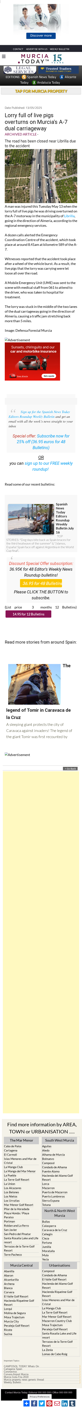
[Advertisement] (41, 942)
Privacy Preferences (40, 1396)
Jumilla (46, 1246)
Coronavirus (10, 1372)
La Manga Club (13, 1167)
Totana (46, 1204)
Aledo (45, 1150)
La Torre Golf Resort (16, 1179)
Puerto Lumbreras (53, 1196)
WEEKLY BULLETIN (59, 49)
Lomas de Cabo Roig (54, 1354)
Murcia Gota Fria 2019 (16, 1377)
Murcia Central (21, 1265)
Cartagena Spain (13, 1369)
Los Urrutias (12, 1200)
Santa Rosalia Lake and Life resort (21, 1240)
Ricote (8, 1329)
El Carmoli (10, 1154)
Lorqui (8, 1308)
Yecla (45, 1259)
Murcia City (11, 1321)
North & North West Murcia (59, 1213)
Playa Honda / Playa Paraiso (16, 1215)
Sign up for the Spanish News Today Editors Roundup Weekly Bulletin (39, 414)
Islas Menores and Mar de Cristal (20, 1160)
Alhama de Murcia (53, 1154)
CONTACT (18, 49)
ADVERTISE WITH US (36, 49)
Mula (45, 1255)
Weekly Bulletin (12, 1382)
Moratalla (48, 1251)
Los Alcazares (12, 1188)
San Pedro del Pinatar (17, 1234)
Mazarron (48, 1188)
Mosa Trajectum (14, 1317)
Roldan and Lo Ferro (16, 1225)
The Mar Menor (21, 1140)
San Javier (10, 1229)
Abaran (8, 1275)
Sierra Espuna (50, 1200)
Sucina (8, 1334)
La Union (9, 1183)
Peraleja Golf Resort (17, 1325)
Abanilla (9, 1271)
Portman (9, 1221)
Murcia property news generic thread (24, 1380)
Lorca (45, 1183)
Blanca (8, 1288)
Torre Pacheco (13, 1254)
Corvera (9, 1292)
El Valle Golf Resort (16, 1296)
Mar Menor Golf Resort (18, 1204)
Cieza (45, 1238)
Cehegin (47, 1234)
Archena (9, 1283)
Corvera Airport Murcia (16, 1374)
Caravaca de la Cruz (54, 1230)
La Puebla (10, 1175)
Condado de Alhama (54, 1167)
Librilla (69, 216)
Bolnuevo (48, 1158)
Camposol (48, 1163)
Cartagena (10, 1150)
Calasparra (49, 1225)
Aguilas (46, 1146)
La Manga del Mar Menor (20, 1171)
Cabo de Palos (13, 1146)
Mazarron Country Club (57, 1320)
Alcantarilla (11, 1279)
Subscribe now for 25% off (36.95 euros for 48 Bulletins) (43, 442)
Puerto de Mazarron (54, 1192)
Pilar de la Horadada (16, 1209)
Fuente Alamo (50, 1171)
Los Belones (11, 1192)
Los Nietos (10, 1196)
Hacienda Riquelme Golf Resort (19, 1302)
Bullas (46, 1221)
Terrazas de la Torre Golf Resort (19, 1248)
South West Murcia (59, 1140)
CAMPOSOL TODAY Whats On (21, 1366)
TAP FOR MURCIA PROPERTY (41, 91)
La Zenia (47, 1350)
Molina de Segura (15, 1313)
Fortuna (47, 1242)
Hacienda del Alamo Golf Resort (57, 1177)
